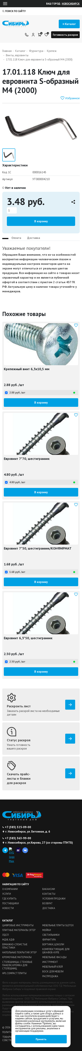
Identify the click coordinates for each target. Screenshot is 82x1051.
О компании (10, 889)
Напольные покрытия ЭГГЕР (19, 952)
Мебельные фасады (54, 957)
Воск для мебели (53, 971)
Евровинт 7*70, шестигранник (27, 458)
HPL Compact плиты (14, 973)
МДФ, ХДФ (8, 939)
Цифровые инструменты (18, 925)
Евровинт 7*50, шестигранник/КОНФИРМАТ (38, 548)
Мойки (46, 930)
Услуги (6, 893)
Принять (41, 1039)
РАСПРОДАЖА (50, 976)
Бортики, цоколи (53, 944)
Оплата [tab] (16, 238)
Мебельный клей (52, 966)
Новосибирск (71, 3)
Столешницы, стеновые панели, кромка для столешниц (17, 965)
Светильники (50, 935)
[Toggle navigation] (5, 3)
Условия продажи (53, 898)
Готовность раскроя (65, 34)
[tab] (5, 237)
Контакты (48, 893)
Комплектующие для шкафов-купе (55, 951)
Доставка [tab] (33, 238)
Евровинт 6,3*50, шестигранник (28, 638)
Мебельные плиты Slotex (58, 925)
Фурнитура (49, 939)
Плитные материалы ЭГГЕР (18, 930)
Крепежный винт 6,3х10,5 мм (26, 369)
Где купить (9, 898)
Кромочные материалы (17, 957)
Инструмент (50, 962)
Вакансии (48, 889)
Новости (8, 908)
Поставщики (10, 903)
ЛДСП (5, 935)
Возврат (47, 903)
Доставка (48, 908)
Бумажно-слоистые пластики (14, 946)
